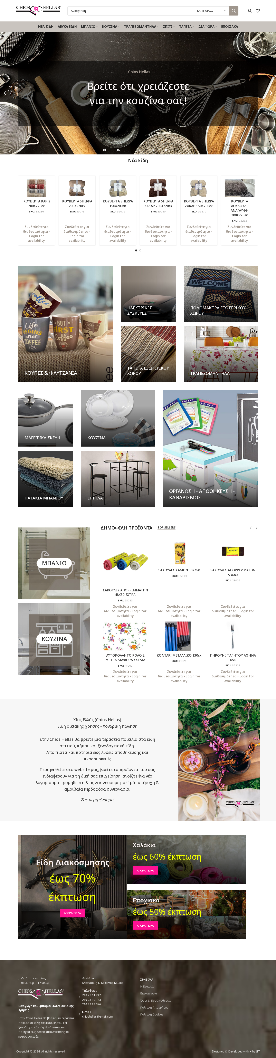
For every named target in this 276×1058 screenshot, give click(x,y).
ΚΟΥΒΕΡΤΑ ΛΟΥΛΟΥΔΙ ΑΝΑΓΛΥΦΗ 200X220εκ (239, 208)
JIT (258, 1051)
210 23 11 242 (91, 995)
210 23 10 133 (91, 1000)
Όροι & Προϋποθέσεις (155, 1000)
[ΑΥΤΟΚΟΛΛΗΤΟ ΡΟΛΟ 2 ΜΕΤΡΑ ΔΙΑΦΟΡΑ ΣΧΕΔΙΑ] (125, 636)
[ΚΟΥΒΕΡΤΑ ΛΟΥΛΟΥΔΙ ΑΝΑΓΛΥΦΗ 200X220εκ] (239, 188)
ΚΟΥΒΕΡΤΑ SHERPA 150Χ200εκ (118, 203)
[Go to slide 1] (136, 250)
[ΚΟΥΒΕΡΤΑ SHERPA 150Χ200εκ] (118, 188)
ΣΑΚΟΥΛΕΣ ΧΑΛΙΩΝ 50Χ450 (179, 570)
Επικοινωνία (148, 993)
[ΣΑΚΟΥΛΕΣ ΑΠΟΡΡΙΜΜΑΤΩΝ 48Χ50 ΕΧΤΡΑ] (125, 561)
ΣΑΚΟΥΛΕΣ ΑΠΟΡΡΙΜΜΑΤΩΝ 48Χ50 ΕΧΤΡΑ (125, 592)
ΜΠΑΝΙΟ (54, 563)
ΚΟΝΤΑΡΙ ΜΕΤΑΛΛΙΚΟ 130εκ (179, 655)
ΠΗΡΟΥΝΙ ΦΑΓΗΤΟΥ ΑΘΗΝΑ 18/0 (233, 657)
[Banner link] (65, 324)
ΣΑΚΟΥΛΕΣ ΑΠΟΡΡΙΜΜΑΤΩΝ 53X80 (232, 572)
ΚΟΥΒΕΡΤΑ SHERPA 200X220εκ (77, 203)
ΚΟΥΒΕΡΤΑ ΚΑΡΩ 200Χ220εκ (36, 203)
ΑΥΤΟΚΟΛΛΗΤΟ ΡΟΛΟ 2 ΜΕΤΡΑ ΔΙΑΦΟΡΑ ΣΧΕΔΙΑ (125, 657)
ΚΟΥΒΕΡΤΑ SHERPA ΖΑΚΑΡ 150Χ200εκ (199, 203)
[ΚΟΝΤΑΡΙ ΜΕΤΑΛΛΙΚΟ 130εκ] (179, 636)
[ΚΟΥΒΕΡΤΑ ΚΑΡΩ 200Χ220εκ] (36, 188)
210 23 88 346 (91, 1004)
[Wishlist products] (258, 11)
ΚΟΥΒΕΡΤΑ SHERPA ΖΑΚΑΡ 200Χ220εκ (158, 203)
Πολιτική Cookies (151, 1014)
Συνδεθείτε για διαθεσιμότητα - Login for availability (36, 234)
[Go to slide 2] (140, 250)
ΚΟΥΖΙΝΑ (54, 639)
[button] (5, 93)
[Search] (233, 11)
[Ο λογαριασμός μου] (250, 11)
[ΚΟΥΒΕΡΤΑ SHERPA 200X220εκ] (77, 188)
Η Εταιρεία (147, 986)
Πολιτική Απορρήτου (154, 1007)
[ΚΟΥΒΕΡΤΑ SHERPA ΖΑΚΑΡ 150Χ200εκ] (199, 188)
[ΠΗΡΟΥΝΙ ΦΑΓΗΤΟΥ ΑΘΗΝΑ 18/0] (233, 636)
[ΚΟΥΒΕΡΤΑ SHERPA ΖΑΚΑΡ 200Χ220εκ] (158, 188)
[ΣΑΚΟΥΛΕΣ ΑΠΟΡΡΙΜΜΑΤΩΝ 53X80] (233, 551)
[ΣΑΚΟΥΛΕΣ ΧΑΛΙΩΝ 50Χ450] (179, 551)
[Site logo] (38, 10)
